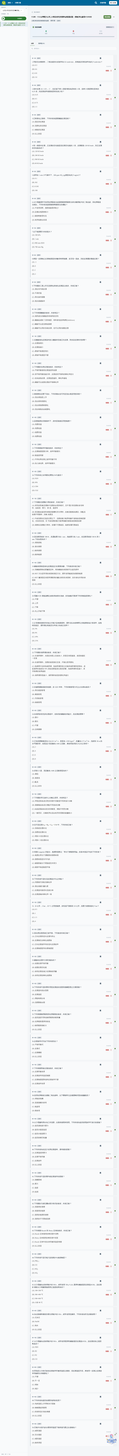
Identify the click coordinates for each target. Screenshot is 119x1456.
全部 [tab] (32, 43)
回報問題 (103, 3)
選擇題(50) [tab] (41, 43)
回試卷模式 (37, 12)
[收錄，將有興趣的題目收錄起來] (100, 58)
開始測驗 (107, 17)
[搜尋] (96, 3)
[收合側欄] (26, 8)
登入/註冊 (113, 3)
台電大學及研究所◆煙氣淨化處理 (40, 20)
